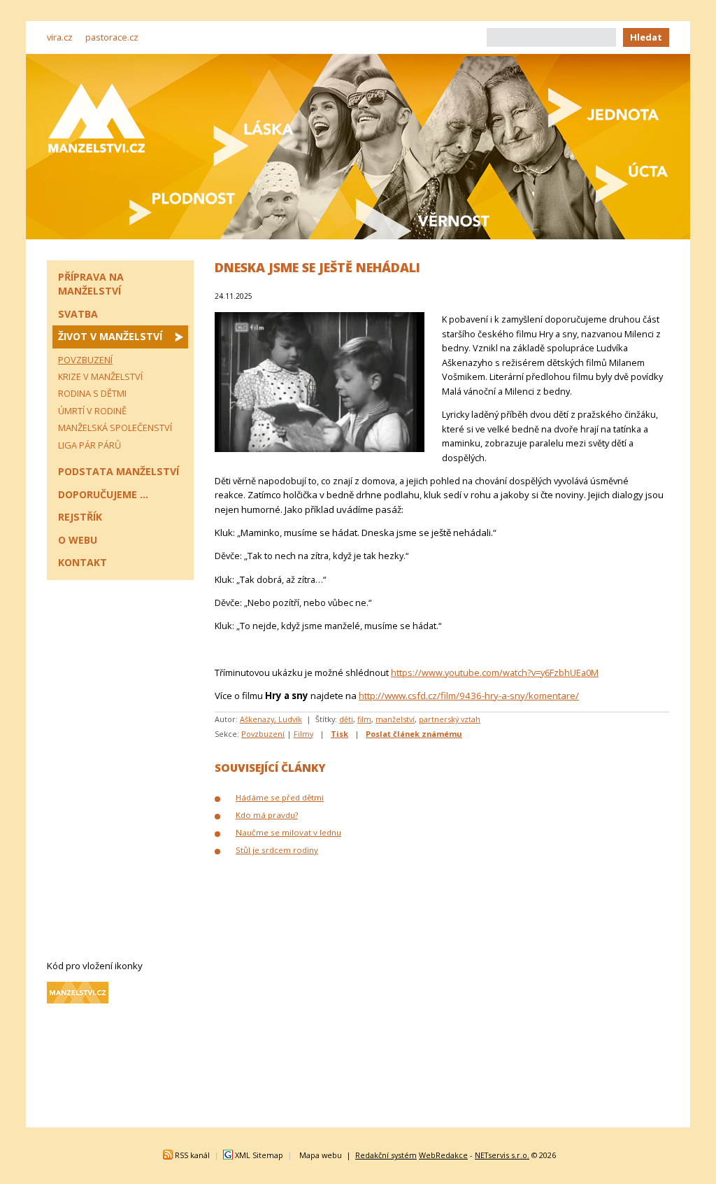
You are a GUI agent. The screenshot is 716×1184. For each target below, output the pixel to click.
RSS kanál (192, 1155)
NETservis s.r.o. (502, 1155)
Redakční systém (386, 1155)
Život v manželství (110, 336)
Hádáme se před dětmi (280, 797)
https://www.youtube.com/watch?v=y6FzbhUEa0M (495, 672)
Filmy (303, 733)
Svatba (78, 313)
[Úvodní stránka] (96, 118)
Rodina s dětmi (92, 393)
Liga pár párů (89, 445)
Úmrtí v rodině (92, 410)
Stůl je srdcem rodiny (277, 850)
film (364, 719)
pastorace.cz (111, 37)
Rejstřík (80, 516)
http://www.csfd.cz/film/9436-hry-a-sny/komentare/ (469, 695)
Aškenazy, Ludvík (271, 719)
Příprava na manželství (91, 283)
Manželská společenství (115, 427)
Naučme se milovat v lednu (288, 832)
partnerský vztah (449, 719)
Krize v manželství (100, 376)
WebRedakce (443, 1155)
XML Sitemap (259, 1155)
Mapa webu (320, 1155)
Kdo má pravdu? (267, 815)
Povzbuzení (263, 733)
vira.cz (60, 37)
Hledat (646, 37)
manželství (395, 719)
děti (346, 719)
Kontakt (82, 562)
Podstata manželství (118, 471)
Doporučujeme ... (103, 494)
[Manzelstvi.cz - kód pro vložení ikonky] (77, 1000)
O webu (77, 540)
